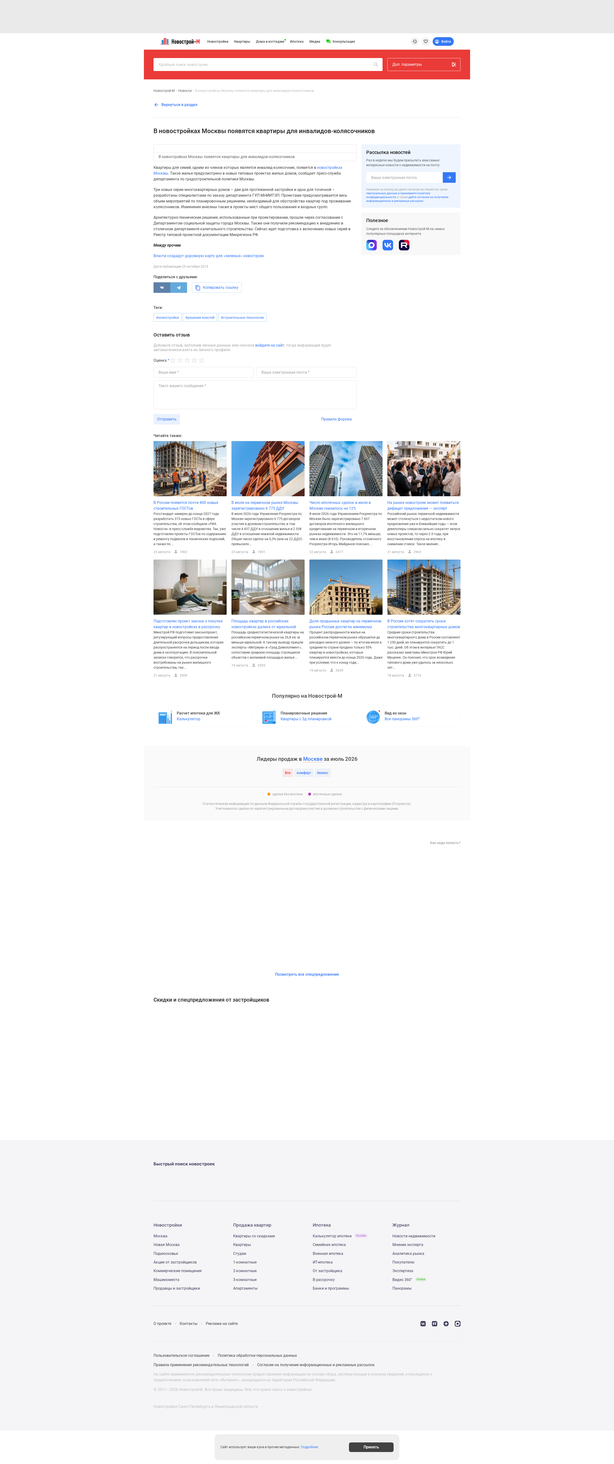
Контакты (188, 1323)
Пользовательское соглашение (181, 1355)
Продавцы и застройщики (177, 1288)
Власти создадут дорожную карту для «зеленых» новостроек (209, 256)
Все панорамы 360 (402, 718)
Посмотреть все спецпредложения (307, 974)
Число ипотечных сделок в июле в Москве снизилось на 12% (340, 505)
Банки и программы (331, 1288)
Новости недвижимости (413, 1236)
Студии (239, 1253)
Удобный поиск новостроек (183, 64)
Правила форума (336, 419)
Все (288, 773)
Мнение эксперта (407, 1244)
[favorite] (425, 41)
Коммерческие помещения (178, 1271)
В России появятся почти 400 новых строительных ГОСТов (186, 505)
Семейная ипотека (329, 1244)
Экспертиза (402, 1271)
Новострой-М (164, 91)
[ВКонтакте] (162, 287)
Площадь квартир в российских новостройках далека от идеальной (263, 624)
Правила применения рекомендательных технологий (201, 1365)
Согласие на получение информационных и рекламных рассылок (316, 1365)
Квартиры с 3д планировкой (306, 719)
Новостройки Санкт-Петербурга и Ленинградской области (206, 1406)
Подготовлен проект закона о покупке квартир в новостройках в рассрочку (188, 624)
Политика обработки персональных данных (257, 1355)
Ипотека (297, 41)
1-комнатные (245, 1262)
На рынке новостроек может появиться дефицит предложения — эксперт (423, 505)
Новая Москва (167, 1244)
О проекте (162, 1323)
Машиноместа (166, 1279)
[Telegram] (178, 287)
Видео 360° (408, 1279)
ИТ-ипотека (323, 1262)
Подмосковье (166, 1253)
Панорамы (402, 1288)
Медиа (314, 41)
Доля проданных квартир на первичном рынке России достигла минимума (345, 624)
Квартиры (242, 41)
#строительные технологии (242, 317)
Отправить (167, 419)
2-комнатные (245, 1271)
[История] (414, 41)
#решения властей (199, 317)
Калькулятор (188, 719)
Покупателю (403, 1262)
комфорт (304, 773)
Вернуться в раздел (178, 104)
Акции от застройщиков (175, 1262)
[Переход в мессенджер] (457, 1323)
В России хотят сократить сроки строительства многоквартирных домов (423, 624)
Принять (371, 1447)
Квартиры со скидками (254, 1236)
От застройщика (327, 1271)
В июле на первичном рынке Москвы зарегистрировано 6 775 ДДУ (264, 505)
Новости (185, 91)
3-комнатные (245, 1279)
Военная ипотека (328, 1253)
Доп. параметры (407, 64)
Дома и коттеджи (270, 41)
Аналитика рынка (408, 1253)
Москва (160, 1236)
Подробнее (309, 1447)
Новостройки (217, 41)
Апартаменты (245, 1288)
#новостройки (167, 317)
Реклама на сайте (222, 1323)
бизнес (322, 773)
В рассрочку (324, 1279)
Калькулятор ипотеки (339, 1236)
